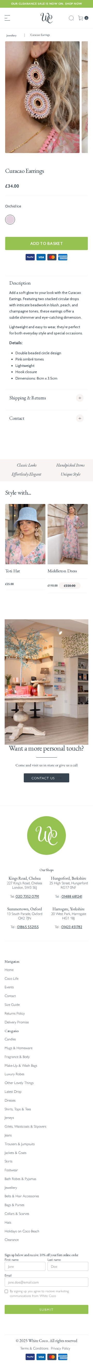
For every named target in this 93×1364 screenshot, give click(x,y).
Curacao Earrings (40, 35)
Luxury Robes (14, 1074)
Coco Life (11, 978)
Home (9, 970)
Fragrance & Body (17, 1057)
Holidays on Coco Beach (22, 1231)
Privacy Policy (60, 1348)
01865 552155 (28, 927)
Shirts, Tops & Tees (18, 1109)
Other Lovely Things (19, 1083)
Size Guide (12, 1004)
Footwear (11, 1170)
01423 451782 (71, 927)
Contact (10, 996)
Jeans (8, 1135)
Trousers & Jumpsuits (20, 1144)
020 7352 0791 (27, 896)
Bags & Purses (14, 1205)
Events (9, 987)
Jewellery (11, 35)
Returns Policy (15, 1013)
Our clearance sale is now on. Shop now (46, 3)
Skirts (8, 1161)
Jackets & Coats (15, 1153)
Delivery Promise (17, 1022)
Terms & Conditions (34, 1348)
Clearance (12, 1240)
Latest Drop (13, 1091)
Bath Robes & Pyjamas (20, 1179)
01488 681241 (71, 896)
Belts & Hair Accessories (22, 1196)
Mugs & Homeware (18, 1048)
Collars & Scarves (17, 1213)
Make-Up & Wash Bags (21, 1065)
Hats (8, 1222)
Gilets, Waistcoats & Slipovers (25, 1126)
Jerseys (9, 1118)
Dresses (10, 1100)
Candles (10, 1039)
